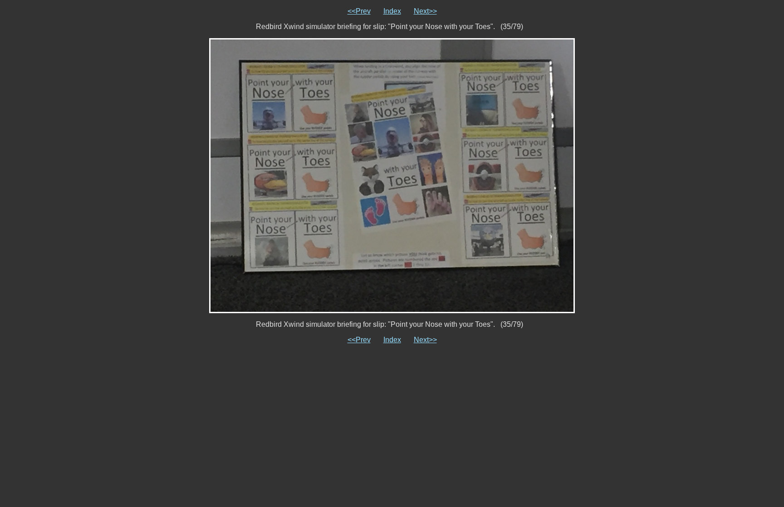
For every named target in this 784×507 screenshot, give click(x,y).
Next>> (425, 11)
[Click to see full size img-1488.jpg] (392, 175)
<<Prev (359, 11)
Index (392, 11)
